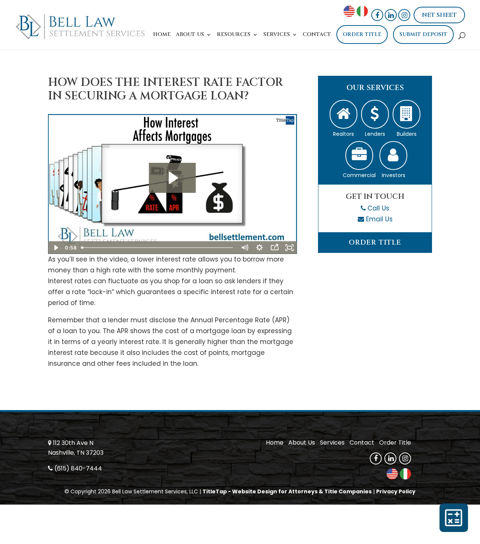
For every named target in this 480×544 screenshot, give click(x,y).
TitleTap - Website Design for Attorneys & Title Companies (287, 491)
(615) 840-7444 (78, 468)
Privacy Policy (396, 491)
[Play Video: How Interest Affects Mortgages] (172, 178)
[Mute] (244, 247)
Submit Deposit (423, 34)
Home (162, 35)
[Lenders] (375, 114)
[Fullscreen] (289, 247)
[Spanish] (362, 14)
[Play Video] (55, 247)
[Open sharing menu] (274, 247)
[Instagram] (404, 15)
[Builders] (406, 114)
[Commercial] (359, 155)
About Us (190, 35)
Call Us (378, 208)
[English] (349, 14)
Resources (233, 35)
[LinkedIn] (391, 15)
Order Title (362, 34)
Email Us (379, 219)
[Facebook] (377, 15)
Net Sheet (439, 15)
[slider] (157, 247)
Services (276, 35)
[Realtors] (343, 114)
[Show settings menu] (259, 247)
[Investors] (393, 155)
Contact (317, 35)
